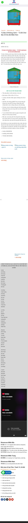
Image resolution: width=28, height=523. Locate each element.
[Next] (27, 202)
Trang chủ (3, 30)
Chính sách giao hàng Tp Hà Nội (9, 475)
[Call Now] (3, 472)
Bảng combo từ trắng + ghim (7, 158)
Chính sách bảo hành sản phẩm (8, 483)
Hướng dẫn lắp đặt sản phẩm (8, 485)
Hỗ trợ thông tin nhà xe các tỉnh (8, 493)
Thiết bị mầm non (10, 30)
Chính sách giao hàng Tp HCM (8, 477)
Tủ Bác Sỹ (18, 30)
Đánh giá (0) (4, 46)
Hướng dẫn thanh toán (7, 490)
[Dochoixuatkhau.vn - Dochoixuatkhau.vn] (14, 2)
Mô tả (3, 43)
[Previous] (1, 202)
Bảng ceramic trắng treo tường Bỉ (20, 254)
